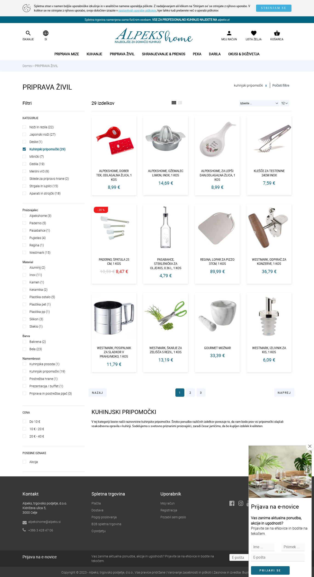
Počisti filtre (280, 85)
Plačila (96, 503)
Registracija (168, 510)
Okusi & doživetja (244, 54)
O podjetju (98, 531)
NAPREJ (284, 392)
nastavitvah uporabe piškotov (137, 10)
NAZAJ (97, 392)
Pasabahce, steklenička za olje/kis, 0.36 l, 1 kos (165, 263)
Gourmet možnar (217, 348)
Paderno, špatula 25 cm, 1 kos (114, 261)
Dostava (97, 510)
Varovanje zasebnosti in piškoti (189, 572)
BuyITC (247, 572)
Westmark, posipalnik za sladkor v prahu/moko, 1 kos (114, 352)
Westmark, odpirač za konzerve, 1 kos (269, 261)
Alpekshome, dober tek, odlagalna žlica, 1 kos (114, 175)
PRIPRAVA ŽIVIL (46, 66)
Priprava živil (122, 54)
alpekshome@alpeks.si (44, 521)
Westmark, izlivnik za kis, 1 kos (269, 350)
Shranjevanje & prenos (163, 54)
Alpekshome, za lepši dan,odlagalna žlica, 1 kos (217, 175)
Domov (28, 66)
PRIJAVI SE (270, 570)
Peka (197, 54)
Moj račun (167, 503)
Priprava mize (66, 54)
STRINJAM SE (273, 8)
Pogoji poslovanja (104, 517)
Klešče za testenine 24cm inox (269, 173)
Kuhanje (94, 54)
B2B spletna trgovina (106, 524)
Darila (215, 54)
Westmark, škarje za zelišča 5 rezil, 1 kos (165, 350)
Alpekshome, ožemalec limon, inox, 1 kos (165, 173)
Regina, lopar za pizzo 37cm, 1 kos (217, 261)
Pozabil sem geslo (173, 517)
